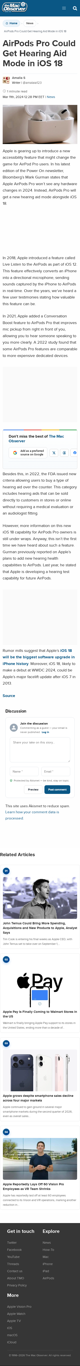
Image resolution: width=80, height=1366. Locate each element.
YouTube (13, 1256)
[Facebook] (74, 453)
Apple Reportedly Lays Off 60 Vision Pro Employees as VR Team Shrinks (33, 1186)
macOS (12, 1334)
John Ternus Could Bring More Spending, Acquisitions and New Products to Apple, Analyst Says (40, 928)
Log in (45, 732)
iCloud (11, 1342)
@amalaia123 (32, 82)
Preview (33, 789)
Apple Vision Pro (19, 1306)
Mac (46, 1256)
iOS (9, 1327)
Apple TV (14, 1320)
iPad (46, 1270)
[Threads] (64, 453)
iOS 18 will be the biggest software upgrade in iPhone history (39, 657)
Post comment (57, 789)
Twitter (12, 1242)
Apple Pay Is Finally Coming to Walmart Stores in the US (40, 1014)
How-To (48, 1249)
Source (9, 696)
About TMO (15, 1278)
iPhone (48, 1263)
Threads (13, 1263)
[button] (64, 8)
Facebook (14, 1249)
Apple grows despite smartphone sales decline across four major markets (38, 1098)
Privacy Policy (17, 1285)
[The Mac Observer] (14, 8)
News (29, 23)
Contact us (14, 1270)
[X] (54, 453)
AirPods (48, 1278)
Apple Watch (16, 1313)
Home (13, 23)
